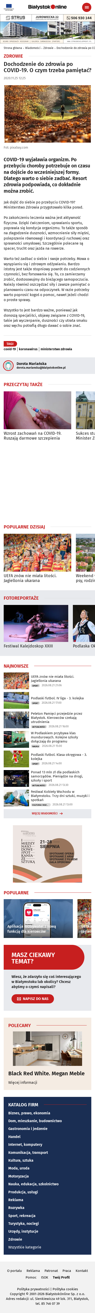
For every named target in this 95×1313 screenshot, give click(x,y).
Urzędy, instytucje (23, 1231)
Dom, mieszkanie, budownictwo (35, 1121)
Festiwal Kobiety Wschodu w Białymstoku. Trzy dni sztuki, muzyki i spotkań (60, 796)
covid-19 (10, 349)
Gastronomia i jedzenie (28, 1129)
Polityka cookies (65, 1289)
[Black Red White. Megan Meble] (47, 1048)
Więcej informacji (22, 1082)
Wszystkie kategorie (24, 1247)
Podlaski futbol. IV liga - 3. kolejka (57, 698)
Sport (35, 686)
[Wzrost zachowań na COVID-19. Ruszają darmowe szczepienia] (37, 410)
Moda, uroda (19, 1168)
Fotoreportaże (21, 597)
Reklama (15, 1200)
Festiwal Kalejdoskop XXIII (28, 646)
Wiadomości (32, 48)
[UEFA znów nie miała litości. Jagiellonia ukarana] (37, 553)
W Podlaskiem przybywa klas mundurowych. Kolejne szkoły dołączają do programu (54, 737)
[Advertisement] (47, 482)
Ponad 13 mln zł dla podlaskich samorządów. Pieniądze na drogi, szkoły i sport (57, 776)
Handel (14, 1137)
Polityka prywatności (33, 1289)
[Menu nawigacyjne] (86, 7)
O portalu (14, 1271)
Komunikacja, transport (28, 1152)
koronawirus (28, 349)
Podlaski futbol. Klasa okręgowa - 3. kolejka (59, 757)
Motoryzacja (18, 1176)
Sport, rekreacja (22, 1216)
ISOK (44, 1277)
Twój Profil (61, 1277)
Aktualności (38, 727)
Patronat (51, 1271)
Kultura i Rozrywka (41, 805)
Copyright (17, 1294)
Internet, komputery (25, 1144)
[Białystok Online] (47, 7)
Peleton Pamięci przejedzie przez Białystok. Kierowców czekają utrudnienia (56, 718)
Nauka (35, 746)
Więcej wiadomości (45, 813)
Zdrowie (48, 48)
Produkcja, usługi (23, 1192)
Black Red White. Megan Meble (46, 1073)
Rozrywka (16, 1208)
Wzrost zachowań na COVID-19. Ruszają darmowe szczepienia (32, 436)
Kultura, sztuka (20, 1160)
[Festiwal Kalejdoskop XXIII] (36, 623)
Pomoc (31, 1277)
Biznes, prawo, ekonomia (29, 1113)
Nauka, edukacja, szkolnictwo (33, 1184)
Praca (66, 1271)
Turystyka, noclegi (23, 1223)
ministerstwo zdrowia (56, 349)
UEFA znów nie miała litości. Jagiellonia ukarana (30, 578)
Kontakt (82, 1271)
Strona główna (13, 48)
